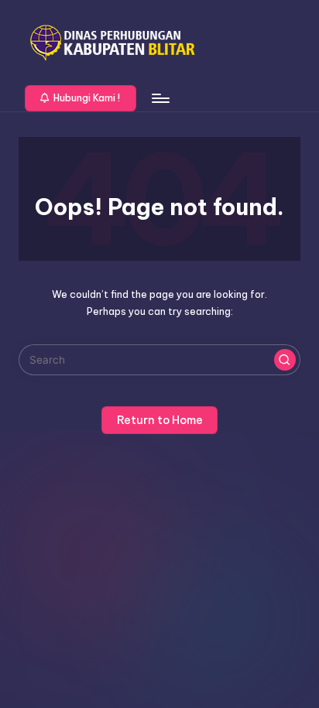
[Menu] (159, 98)
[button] (80, 98)
